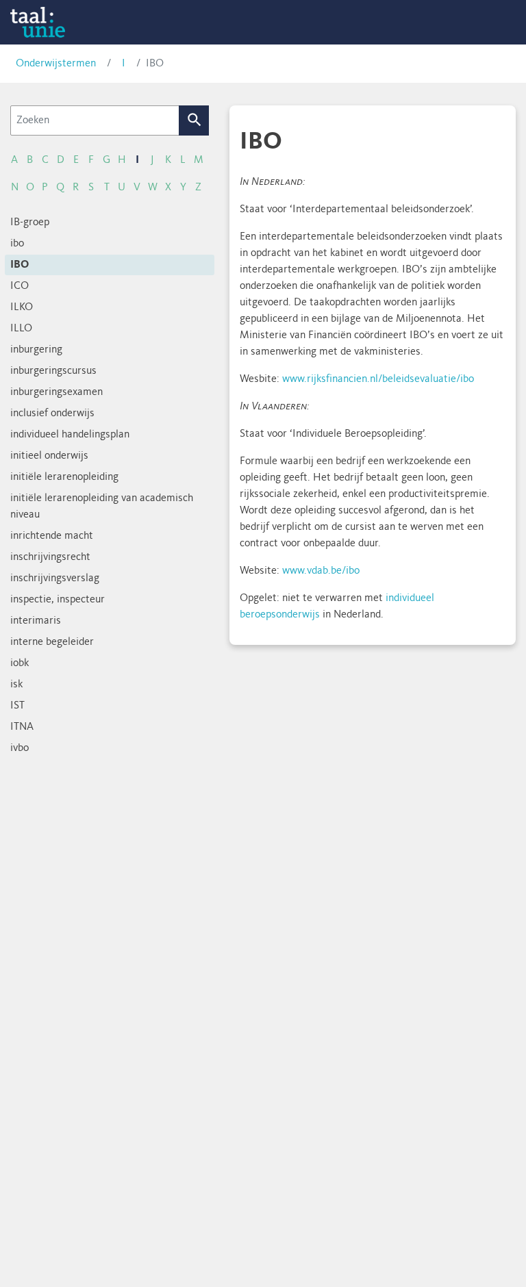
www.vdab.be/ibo (321, 570)
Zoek (194, 120)
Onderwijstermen (56, 63)
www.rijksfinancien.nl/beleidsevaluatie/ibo (378, 379)
